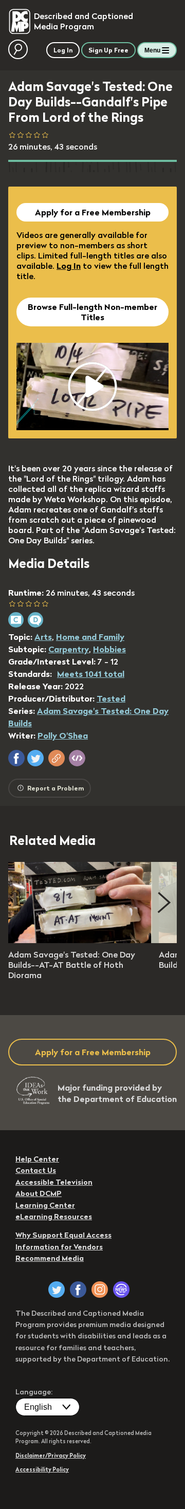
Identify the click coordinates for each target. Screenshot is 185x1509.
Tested (111, 698)
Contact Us (35, 1170)
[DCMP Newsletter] (121, 1289)
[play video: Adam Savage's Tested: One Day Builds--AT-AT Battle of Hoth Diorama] (80, 940)
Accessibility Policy (42, 1469)
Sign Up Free (108, 50)
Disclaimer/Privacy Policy (50, 1455)
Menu (152, 50)
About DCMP (38, 1193)
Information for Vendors (59, 1247)
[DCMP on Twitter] (56, 1289)
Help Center (37, 1159)
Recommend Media (49, 1258)
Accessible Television (53, 1182)
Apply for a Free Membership (93, 212)
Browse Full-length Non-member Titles (92, 312)
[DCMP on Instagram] (99, 1289)
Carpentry (68, 649)
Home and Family (90, 637)
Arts (43, 637)
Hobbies (109, 649)
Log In (69, 266)
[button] (16, 758)
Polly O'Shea (63, 735)
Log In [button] (62, 50)
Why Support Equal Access (63, 1235)
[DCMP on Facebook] (78, 1289)
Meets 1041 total (90, 674)
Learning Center (45, 1205)
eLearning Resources (53, 1216)
